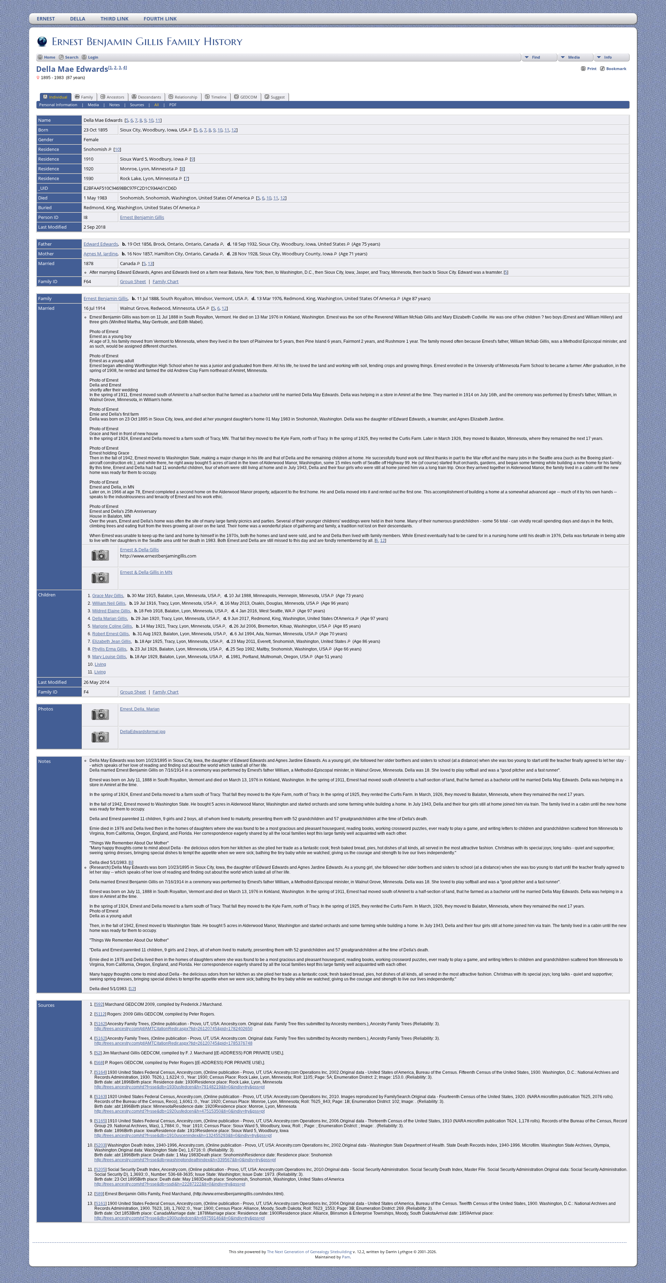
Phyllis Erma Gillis (109, 649)
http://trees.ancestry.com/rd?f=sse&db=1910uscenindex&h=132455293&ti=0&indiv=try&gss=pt (183, 1135)
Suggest (278, 97)
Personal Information (58, 104)
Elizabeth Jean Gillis (111, 641)
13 (150, 263)
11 (157, 120)
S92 (99, 1004)
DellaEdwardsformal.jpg (142, 731)
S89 (99, 1193)
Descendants (149, 97)
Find (536, 57)
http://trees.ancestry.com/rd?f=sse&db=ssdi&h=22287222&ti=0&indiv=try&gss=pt (169, 1184)
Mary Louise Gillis (109, 656)
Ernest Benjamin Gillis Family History (147, 41)
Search (71, 57)
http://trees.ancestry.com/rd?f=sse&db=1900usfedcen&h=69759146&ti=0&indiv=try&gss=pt (179, 1218)
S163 (100, 1096)
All (156, 104)
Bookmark (616, 68)
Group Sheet (133, 281)
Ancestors (115, 97)
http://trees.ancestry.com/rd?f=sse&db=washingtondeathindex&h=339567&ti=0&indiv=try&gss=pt (185, 1159)
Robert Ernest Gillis (110, 633)
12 (233, 130)
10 (150, 120)
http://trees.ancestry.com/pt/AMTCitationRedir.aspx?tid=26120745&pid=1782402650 (173, 1028)
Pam (346, 1256)
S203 (100, 1145)
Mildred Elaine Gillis (111, 611)
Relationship (186, 97)
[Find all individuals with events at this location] (189, 130)
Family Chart (166, 281)
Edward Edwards (101, 244)
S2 (98, 1053)
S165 (100, 1121)
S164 (100, 1072)
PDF (173, 104)
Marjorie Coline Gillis (112, 626)
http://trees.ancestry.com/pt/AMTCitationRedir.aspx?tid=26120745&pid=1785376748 (173, 1043)
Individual (58, 97)
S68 (99, 1062)
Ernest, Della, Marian (140, 709)
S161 (100, 1203)
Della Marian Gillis (109, 618)
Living (100, 664)
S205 (100, 1169)
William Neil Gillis (108, 603)
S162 (100, 1023)
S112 (100, 1014)
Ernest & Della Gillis (139, 549)
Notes (114, 104)
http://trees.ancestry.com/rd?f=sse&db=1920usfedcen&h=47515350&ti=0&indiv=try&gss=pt (179, 1111)
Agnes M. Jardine (101, 253)
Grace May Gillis (107, 595)
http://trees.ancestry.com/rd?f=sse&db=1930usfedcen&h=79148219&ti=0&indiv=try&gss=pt (179, 1087)
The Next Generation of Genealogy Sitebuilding (309, 1251)
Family (87, 97)
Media (574, 57)
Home (50, 57)
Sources (137, 104)
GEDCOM (248, 97)
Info (608, 57)
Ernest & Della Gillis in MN (146, 572)
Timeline (219, 97)
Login (93, 57)
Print (592, 68)
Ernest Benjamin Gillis (142, 217)
